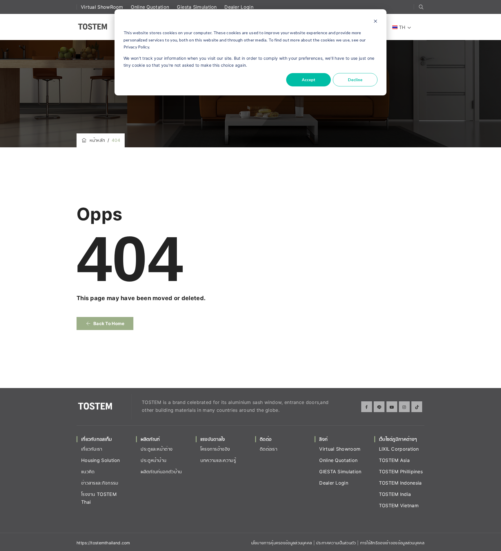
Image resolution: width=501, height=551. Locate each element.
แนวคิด (88, 471)
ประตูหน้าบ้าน (153, 460)
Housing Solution (100, 460)
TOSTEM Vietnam (399, 505)
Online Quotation (150, 7)
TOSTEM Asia (394, 460)
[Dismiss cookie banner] (375, 22)
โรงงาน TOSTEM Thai (99, 498)
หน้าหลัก (96, 140)
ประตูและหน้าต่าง (157, 449)
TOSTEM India (395, 494)
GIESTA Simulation (340, 471)
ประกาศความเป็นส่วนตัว (336, 542)
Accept (308, 79)
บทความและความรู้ (218, 460)
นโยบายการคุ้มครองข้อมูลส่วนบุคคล (281, 542)
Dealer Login (238, 7)
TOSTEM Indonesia (400, 483)
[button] (105, 323)
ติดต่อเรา (268, 449)
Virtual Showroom (339, 449)
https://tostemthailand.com (103, 542)
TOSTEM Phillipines (401, 471)
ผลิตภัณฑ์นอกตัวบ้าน (161, 471)
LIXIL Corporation (399, 449)
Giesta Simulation (197, 7)
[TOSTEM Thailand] (92, 27)
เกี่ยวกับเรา (91, 449)
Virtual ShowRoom (103, 7)
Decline (355, 79)
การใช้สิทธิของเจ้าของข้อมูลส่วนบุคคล (392, 542)
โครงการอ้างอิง (215, 449)
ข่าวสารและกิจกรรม (100, 483)
